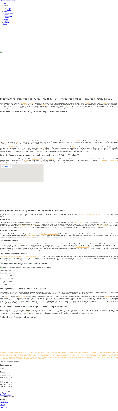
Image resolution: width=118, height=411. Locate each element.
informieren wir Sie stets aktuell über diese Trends (92, 214)
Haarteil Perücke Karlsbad (83, 355)
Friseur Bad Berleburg (66, 354)
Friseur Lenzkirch (5, 352)
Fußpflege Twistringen (41, 357)
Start (4, 3)
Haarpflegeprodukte (25, 243)
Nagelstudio (6, 21)
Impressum (3, 393)
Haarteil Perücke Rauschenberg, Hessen (59, 357)
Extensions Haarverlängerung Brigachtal (64, 355)
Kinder (9, 10)
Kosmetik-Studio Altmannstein (109, 357)
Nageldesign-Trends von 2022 (49, 234)
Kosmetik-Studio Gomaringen (22, 354)
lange (17, 142)
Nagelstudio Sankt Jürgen (92, 357)
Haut (38, 147)
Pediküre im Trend (30, 235)
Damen (9, 7)
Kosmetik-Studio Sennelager (30, 355)
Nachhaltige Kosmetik (82, 247)
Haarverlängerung (8, 13)
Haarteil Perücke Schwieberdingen (82, 354)
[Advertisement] (59, 38)
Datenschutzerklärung (6, 395)
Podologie (51, 159)
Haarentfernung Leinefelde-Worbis (50, 352)
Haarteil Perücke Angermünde (100, 354)
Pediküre (88, 103)
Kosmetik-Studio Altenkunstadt (99, 355)
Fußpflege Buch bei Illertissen (13, 355)
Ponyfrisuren (37, 224)
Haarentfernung (7, 16)
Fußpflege (6, 22)
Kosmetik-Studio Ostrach (45, 355)
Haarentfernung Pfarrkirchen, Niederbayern (32, 358)
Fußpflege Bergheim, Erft (17, 352)
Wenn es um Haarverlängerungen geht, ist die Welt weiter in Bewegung (20, 256)
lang (116, 141)
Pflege (5, 11)
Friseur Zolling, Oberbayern (39, 354)
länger (41, 160)
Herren (9, 8)
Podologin (107, 296)
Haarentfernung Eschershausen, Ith (70, 352)
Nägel (44, 147)
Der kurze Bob (78, 222)
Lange (25, 104)
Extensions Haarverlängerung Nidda (10, 358)
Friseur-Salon (3, 401)
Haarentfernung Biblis (53, 354)
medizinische (24, 103)
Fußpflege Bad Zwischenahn (88, 352)
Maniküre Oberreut (8, 354)
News (5, 24)
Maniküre (6, 19)
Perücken (6, 14)
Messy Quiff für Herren (25, 225)
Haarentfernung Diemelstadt (32, 352)
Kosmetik (6, 17)
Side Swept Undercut (101, 225)
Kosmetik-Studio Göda (78, 357)
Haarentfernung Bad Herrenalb (25, 357)
